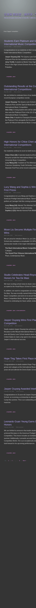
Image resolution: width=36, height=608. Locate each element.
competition (9, 76)
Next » (24, 460)
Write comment (17, 46)
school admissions (20, 310)
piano (14, 76)
